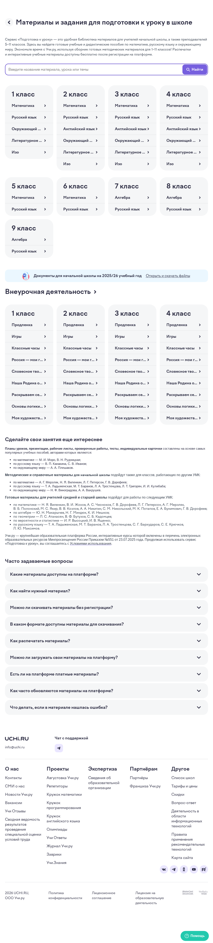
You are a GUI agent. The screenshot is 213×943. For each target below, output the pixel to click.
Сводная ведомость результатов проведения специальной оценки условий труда (23, 829)
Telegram (59, 748)
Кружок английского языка (63, 818)
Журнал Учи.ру (60, 846)
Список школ (183, 778)
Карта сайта (182, 857)
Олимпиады (57, 829)
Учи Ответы (57, 837)
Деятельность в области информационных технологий (186, 818)
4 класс (178, 94)
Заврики (54, 854)
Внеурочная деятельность (48, 292)
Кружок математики (64, 794)
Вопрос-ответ (183, 803)
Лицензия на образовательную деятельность (149, 898)
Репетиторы (57, 786)
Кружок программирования (64, 805)
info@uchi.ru (15, 747)
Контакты (13, 778)
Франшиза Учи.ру (145, 786)
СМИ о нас (15, 786)
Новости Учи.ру (18, 794)
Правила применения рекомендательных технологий (188, 842)
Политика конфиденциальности (65, 895)
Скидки (177, 794)
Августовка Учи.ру (63, 778)
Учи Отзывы (15, 811)
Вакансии (13, 803)
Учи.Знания (57, 862)
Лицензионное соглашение (103, 895)
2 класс (75, 94)
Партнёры (139, 778)
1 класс (23, 94)
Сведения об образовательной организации (103, 783)
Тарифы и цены (184, 786)
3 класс (127, 94)
